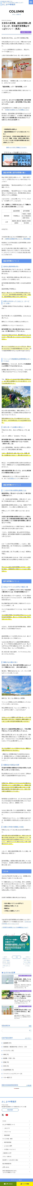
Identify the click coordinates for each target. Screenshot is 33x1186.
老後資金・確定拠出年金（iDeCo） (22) (15, 1047)
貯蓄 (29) (6, 1062)
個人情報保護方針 (7, 1163)
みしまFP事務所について (9, 1124)
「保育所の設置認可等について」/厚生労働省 (17, 239)
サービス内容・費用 (7, 1138)
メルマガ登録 (25, 1183)
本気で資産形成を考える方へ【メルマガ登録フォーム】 (10, 1171)
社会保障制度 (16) (8, 1070)
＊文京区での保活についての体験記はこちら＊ (15, 927)
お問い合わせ (9, 1183)
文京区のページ (13, 478)
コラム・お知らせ (7, 1156)
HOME (4, 1121)
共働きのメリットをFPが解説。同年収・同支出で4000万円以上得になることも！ (7, 962)
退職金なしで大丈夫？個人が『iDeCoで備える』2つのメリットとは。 (26, 961)
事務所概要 (10, 1110)
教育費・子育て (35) (9, 1058)
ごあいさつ (7, 1128)
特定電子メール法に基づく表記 (10, 1160)
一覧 (16, 957)
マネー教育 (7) (7, 1077)
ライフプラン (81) (8, 1050)
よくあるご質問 (8, 1145)
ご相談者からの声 (7, 1153)
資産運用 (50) (7, 1043)
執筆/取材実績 (7, 1142)
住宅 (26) (6, 1066)
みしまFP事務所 (9, 1101)
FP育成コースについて (10, 1149)
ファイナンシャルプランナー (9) (12, 1073)
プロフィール (7, 1131)
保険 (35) (6, 1054)
